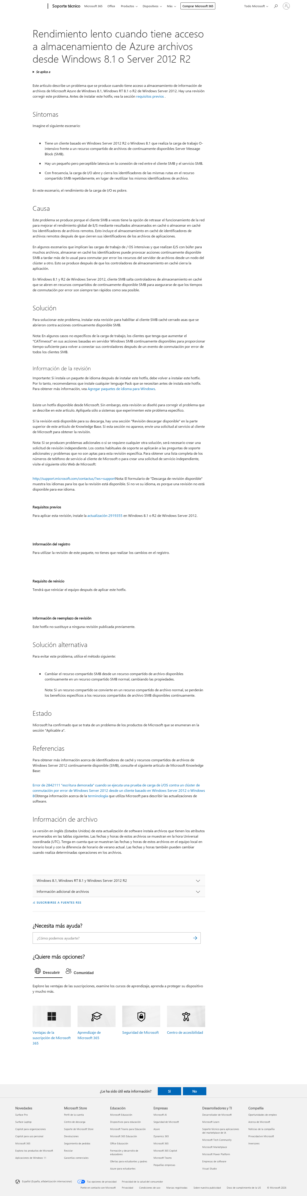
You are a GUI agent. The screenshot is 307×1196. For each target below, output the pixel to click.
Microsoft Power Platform (216, 1154)
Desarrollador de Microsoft (217, 1114)
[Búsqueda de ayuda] (275, 6)
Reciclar (68, 1150)
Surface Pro (21, 1114)
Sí (169, 1091)
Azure (157, 1129)
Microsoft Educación (121, 1114)
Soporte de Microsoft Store (78, 1129)
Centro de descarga (74, 1122)
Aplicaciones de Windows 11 (30, 1157)
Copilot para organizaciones (30, 1129)
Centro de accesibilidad (185, 1032)
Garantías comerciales (76, 1157)
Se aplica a (43, 72)
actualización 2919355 (104, 515)
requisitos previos (150, 96)
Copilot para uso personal (29, 1136)
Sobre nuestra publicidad (207, 1187)
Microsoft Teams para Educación (128, 1129)
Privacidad (127, 1187)
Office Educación (119, 1143)
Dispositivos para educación (125, 1122)
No (194, 1091)
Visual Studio (209, 1168)
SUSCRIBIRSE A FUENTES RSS (59, 902)
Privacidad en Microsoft (261, 1136)
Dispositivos (150, 6)
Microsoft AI (160, 1114)
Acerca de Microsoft (259, 1122)
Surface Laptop (23, 1122)
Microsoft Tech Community (216, 1139)
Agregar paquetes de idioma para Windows (121, 388)
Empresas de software (214, 1161)
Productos (127, 6)
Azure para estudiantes (123, 1168)
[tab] (48, 972)
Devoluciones (71, 1136)
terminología (98, 795)
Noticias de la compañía (261, 1129)
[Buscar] (195, 938)
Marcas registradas (176, 1187)
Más (170, 6)
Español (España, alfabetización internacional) (47, 1181)
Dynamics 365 (161, 1136)
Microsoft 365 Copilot (165, 1150)
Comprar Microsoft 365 (197, 6)
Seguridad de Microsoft (140, 1032)
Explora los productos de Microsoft (34, 1150)
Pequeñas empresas (164, 1165)
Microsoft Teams (163, 1157)
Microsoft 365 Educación (123, 1136)
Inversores (254, 1143)
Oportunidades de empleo (262, 1114)
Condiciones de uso (149, 1187)
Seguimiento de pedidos (77, 1143)
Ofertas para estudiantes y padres (128, 1161)
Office (111, 6)
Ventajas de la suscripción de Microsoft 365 (52, 1037)
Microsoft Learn (210, 1122)
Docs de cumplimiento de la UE (244, 1187)
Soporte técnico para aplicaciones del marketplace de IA (220, 1130)
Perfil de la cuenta (74, 1114)
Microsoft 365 (93, 6)
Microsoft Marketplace (214, 1147)
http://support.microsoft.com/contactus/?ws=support (74, 478)
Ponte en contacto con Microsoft (98, 1187)
